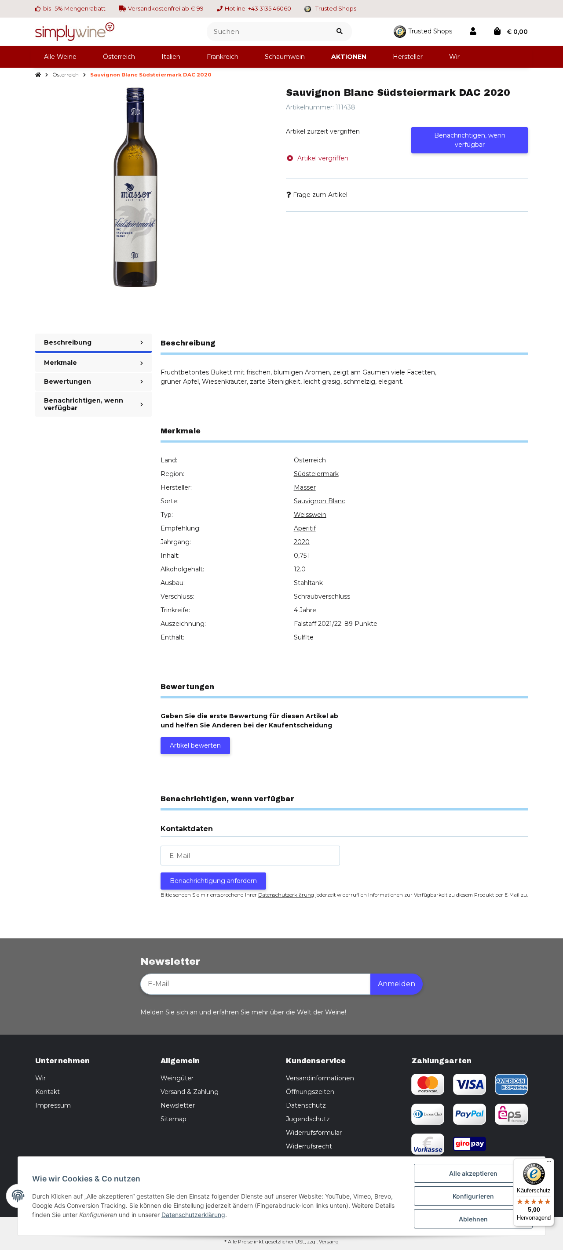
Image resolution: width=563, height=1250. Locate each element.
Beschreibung (67, 342)
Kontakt (47, 1092)
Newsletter (178, 1105)
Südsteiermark (316, 474)
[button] (473, 31)
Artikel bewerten (195, 745)
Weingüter (177, 1078)
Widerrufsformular (314, 1133)
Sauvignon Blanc (319, 501)
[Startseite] (38, 75)
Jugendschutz (308, 1119)
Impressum (53, 1105)
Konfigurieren (473, 1196)
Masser (305, 487)
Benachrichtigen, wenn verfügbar (469, 140)
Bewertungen (67, 381)
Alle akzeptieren (473, 1173)
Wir (40, 1078)
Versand (329, 1242)
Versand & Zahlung (190, 1092)
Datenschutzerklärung (286, 895)
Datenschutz (306, 1105)
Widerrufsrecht (309, 1146)
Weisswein (310, 515)
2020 (302, 542)
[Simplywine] (74, 31)
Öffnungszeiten (310, 1092)
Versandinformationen (320, 1078)
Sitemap (173, 1119)
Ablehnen (473, 1219)
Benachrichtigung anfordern (213, 881)
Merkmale (60, 363)
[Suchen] (339, 32)
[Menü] (549, 1163)
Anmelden (396, 984)
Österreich (310, 460)
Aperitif (305, 528)
